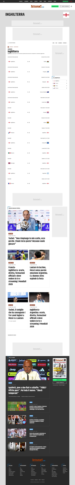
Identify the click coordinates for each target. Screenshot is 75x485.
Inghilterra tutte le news (12, 335)
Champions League (12, 471)
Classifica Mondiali (12, 43)
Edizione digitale (44, 471)
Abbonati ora (59, 379)
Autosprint (33, 469)
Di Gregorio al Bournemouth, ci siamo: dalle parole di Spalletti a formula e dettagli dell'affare (38, 448)
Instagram (36, 479)
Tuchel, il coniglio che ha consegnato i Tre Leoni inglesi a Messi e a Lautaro (16, 314)
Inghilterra (10, 233)
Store (42, 472)
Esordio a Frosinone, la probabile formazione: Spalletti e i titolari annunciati (37, 421)
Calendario (26, 1)
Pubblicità (64, 467)
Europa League (11, 472)
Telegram (42, 479)
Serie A (31, 1)
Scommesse (50, 1)
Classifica (20, 1)
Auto (32, 467)
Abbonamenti (43, 469)
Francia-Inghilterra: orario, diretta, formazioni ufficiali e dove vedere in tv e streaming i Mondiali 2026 (17, 276)
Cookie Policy (54, 472)
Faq (52, 470)
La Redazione (54, 469)
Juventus (35, 1)
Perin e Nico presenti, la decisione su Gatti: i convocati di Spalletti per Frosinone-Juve (38, 435)
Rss (42, 467)
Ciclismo (21, 470)
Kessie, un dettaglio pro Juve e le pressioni (14, 396)
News (53, 43)
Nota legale (54, 471)
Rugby (21, 469)
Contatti (53, 467)
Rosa (56, 43)
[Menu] (3, 1)
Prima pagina (43, 470)
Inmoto (32, 470)
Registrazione (65, 469)
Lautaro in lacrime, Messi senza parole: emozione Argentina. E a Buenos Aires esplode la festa (39, 273)
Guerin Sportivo (33, 472)
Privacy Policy (54, 475)
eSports (21, 475)
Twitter (40, 479)
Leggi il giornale (65, 6)
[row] (28, 61)
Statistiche (64, 43)
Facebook (32, 479)
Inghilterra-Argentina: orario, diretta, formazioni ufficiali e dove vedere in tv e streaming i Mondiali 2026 (39, 318)
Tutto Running (22, 471)
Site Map (64, 470)
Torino (40, 1)
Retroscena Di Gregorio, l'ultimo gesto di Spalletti (28, 396)
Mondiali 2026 (11, 262)
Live (71, 1)
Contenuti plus (65, 1)
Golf (20, 472)
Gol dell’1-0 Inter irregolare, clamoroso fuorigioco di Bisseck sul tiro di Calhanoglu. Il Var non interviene (38, 408)
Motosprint (33, 471)
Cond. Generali (54, 476)
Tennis (45, 1)
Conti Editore (33, 475)
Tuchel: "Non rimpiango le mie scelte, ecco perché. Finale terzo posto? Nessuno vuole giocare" (26, 241)
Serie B (10, 470)
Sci (20, 467)
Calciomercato (11, 475)
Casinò (55, 1)
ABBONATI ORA (55, 6)
